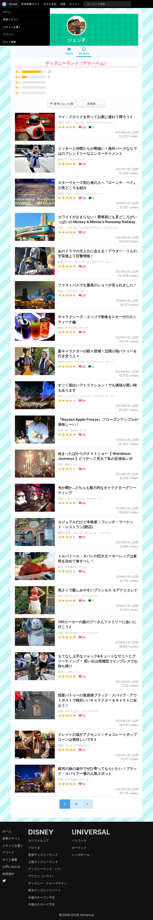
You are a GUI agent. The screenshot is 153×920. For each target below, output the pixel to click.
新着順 (91, 103)
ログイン (75, 4)
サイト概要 (9, 41)
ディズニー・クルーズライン (47, 883)
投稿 (63, 4)
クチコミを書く (12, 27)
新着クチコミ (11, 19)
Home (69, 53)
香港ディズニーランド (43, 855)
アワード (8, 34)
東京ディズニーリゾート (44, 890)
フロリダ (34, 848)
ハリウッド (79, 840)
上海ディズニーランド (43, 862)
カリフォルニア (38, 840)
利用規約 (8, 874)
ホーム (7, 11)
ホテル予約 (49, 4)
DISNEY (41, 832)
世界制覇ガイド (30, 4)
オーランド (79, 848)
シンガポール (81, 855)
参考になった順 (61, 103)
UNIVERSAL (91, 832)
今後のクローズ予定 (41, 904)
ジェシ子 (77, 40)
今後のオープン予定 (41, 897)
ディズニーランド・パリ (44, 869)
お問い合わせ (11, 867)
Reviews (84, 53)
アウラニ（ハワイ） (41, 876)
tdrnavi (13, 4)
